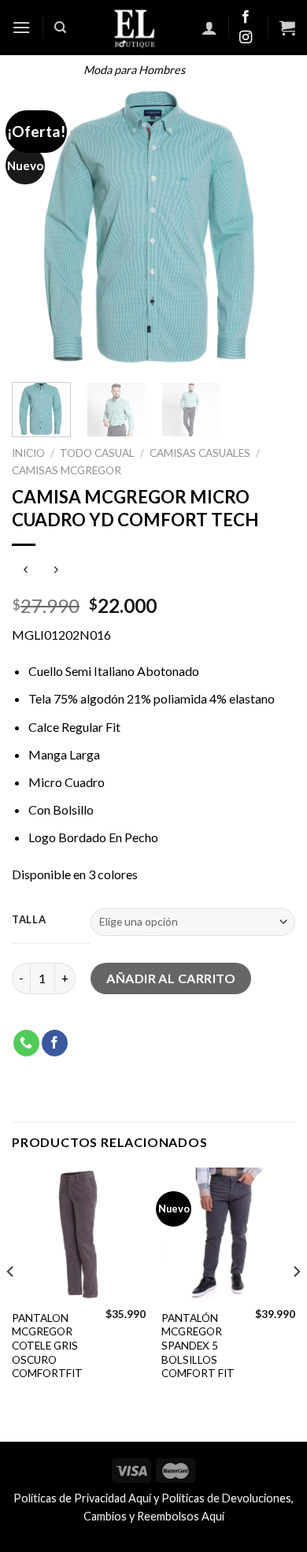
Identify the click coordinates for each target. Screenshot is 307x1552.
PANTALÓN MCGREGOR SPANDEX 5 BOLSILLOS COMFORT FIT (198, 1346)
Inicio (28, 453)
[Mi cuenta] (209, 27)
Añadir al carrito (170, 978)
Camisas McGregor (66, 470)
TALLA (29, 920)
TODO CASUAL (97, 453)
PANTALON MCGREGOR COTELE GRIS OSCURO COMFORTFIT (47, 1346)
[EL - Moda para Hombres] (134, 27)
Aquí (139, 1498)
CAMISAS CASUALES (200, 453)
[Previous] (37, 228)
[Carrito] (287, 27)
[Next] (270, 228)
